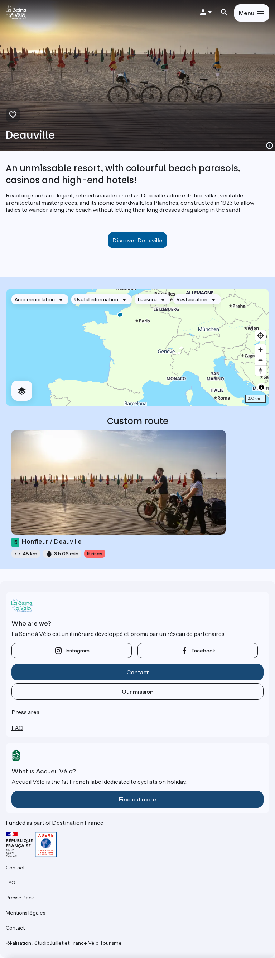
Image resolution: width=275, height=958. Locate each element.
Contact (137, 672)
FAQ (17, 727)
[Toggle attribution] (261, 387)
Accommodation (35, 299)
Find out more (137, 799)
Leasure (147, 299)
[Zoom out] (260, 360)
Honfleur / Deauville (47, 541)
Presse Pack (20, 897)
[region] (137, 347)
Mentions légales (25, 913)
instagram (78, 650)
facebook (203, 650)
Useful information (96, 299)
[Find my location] (260, 335)
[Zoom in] (260, 349)
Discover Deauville (137, 240)
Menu (246, 13)
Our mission (138, 691)
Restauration (192, 299)
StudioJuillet (48, 943)
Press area (25, 712)
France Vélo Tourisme (96, 943)
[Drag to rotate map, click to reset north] (260, 370)
